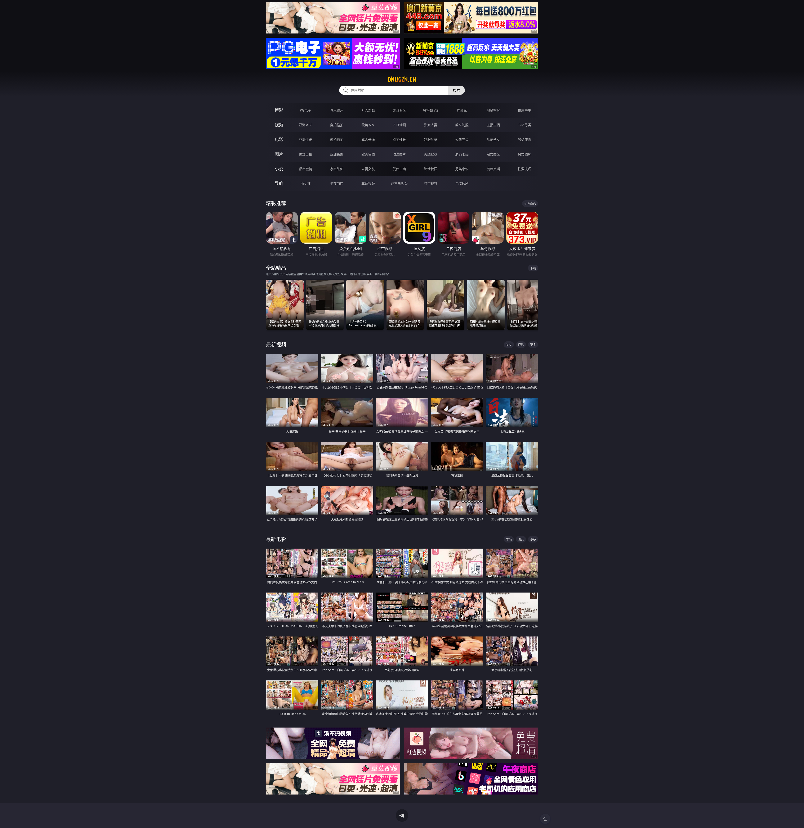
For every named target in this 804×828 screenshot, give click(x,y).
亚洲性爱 (305, 139)
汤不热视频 (399, 183)
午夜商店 (336, 183)
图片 (279, 154)
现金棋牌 (493, 110)
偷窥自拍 (305, 154)
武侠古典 (399, 169)
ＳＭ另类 (524, 125)
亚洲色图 (336, 154)
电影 (279, 139)
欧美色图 (368, 154)
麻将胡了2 (430, 110)
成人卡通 (368, 139)
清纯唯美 (462, 154)
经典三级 (462, 139)
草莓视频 (368, 183)
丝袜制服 (462, 125)
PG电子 (305, 110)
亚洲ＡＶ (305, 125)
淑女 (521, 539)
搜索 (456, 90)
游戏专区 (399, 110)
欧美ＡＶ (368, 125)
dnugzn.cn (402, 79)
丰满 (509, 539)
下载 (533, 268)
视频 (279, 125)
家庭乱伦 (336, 169)
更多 (533, 345)
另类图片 (524, 154)
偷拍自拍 (336, 139)
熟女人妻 (430, 125)
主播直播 (493, 125)
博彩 (279, 110)
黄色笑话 (493, 169)
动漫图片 (399, 154)
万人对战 (368, 110)
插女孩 (305, 183)
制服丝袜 (430, 139)
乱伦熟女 (493, 139)
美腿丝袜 (430, 154)
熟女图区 (493, 154)
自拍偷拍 (336, 125)
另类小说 (462, 169)
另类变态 (524, 139)
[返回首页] (545, 819)
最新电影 (276, 539)
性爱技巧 (524, 169)
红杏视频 (430, 183)
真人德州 (336, 110)
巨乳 (521, 345)
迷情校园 (430, 169)
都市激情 (305, 169)
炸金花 (462, 110)
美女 (509, 345)
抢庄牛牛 (524, 110)
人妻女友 (368, 169)
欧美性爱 (399, 139)
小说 (279, 169)
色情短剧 (462, 183)
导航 (279, 183)
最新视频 (276, 344)
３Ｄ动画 (399, 125)
